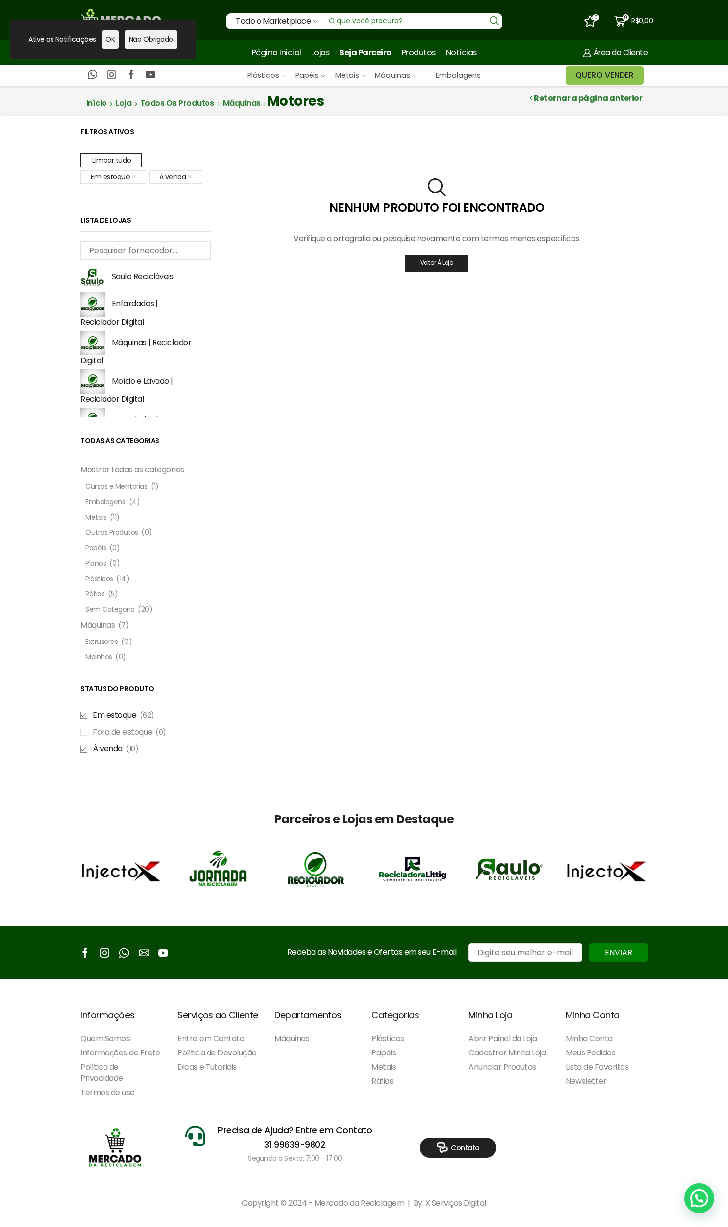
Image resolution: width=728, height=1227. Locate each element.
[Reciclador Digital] (315, 869)
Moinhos (98, 657)
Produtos (419, 52)
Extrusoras (101, 641)
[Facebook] (131, 75)
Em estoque (110, 177)
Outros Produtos (111, 532)
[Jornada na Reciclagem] (218, 869)
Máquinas (392, 75)
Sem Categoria (110, 609)
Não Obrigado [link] (151, 39)
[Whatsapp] (92, 75)
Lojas (320, 52)
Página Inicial (276, 52)
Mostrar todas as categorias (132, 469)
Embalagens (458, 75)
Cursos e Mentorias (116, 486)
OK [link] (110, 39)
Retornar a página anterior (588, 98)
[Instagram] (111, 75)
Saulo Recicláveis (143, 276)
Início (96, 103)
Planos (95, 563)
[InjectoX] (121, 869)
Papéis (307, 75)
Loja (123, 103)
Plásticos (263, 75)
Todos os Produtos (177, 103)
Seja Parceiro (365, 52)
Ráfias (94, 594)
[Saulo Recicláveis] (509, 869)
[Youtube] (150, 75)
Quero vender (604, 75)
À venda (172, 177)
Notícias (461, 52)
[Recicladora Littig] (412, 869)
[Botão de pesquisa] (494, 21)
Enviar (618, 952)
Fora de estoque (129, 732)
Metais (347, 75)
